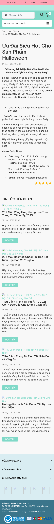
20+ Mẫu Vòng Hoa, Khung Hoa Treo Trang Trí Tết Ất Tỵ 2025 (25, 213)
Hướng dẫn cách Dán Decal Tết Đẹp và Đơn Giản (26, 406)
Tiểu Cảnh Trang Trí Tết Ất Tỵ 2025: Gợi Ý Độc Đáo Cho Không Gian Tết (24, 303)
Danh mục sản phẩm (15, 23)
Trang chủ (6, 31)
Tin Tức (23, 2)
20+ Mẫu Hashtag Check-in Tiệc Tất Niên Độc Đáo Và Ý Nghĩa (25, 258)
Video (33, 2)
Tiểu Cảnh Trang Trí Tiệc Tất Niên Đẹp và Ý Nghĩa (26, 358)
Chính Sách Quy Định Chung (14, 511)
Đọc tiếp (10, 240)
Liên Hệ (43, 2)
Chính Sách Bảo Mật (36, 511)
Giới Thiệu (11, 2)
